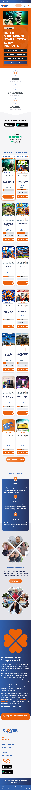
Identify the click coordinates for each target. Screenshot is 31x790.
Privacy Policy (6, 747)
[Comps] (9, 786)
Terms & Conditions (8, 744)
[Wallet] (15, 786)
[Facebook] (4, 761)
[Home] (3, 786)
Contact (4, 752)
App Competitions (22, 156)
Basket (21, 788)
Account (28, 788)
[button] (1, 37)
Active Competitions (9, 156)
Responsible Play (7, 755)
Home (3, 788)
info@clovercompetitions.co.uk (10, 738)
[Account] (27, 787)
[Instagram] (8, 761)
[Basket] (21, 786)
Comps (9, 788)
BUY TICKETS (7, 196)
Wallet (15, 788)
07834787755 (6, 739)
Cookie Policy (6, 750)
